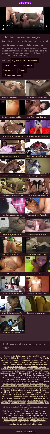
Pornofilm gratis (15, 375)
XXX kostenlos (15, 390)
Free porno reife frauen (17, 401)
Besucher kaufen (30, 432)
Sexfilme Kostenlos (18, 403)
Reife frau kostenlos (41, 369)
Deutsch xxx (24, 371)
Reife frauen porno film (25, 394)
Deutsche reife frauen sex (16, 367)
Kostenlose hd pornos (11, 362)
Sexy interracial (9, 70)
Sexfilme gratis (9, 356)
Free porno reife (29, 396)
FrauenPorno (25, 360)
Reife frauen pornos (25, 369)
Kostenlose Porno (31, 411)
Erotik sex (21, 358)
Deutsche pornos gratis (10, 371)
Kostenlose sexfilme (7, 373)
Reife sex (25, 2)
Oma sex (44, 371)
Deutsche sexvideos (9, 365)
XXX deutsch (12, 382)
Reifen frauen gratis (24, 356)
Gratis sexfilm (35, 379)
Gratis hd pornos (23, 384)
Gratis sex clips (15, 392)
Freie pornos (44, 360)
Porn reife (26, 390)
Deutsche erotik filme (35, 401)
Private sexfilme (23, 424)
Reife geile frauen (39, 362)
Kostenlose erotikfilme (35, 403)
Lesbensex (35, 360)
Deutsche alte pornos (20, 415)
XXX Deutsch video (16, 413)
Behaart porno (38, 375)
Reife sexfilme (36, 377)
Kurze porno (26, 392)
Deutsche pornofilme (37, 420)
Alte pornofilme (38, 392)
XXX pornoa (35, 371)
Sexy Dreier (27, 65)
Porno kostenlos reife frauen (19, 377)
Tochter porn (21, 373)
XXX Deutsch (7, 411)
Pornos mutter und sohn (26, 365)
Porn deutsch (38, 386)
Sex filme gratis (12, 360)
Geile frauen (27, 375)
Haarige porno (42, 396)
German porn (7, 399)
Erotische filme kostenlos (12, 422)
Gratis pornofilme (35, 399)
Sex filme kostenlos (14, 396)
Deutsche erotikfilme (8, 358)
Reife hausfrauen (10, 420)
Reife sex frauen (24, 382)
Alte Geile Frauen (39, 356)
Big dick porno (18, 60)
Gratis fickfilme (12, 388)
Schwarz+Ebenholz (11, 65)
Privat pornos (34, 415)
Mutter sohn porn (22, 379)
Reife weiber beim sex (36, 373)
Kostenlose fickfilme (40, 418)
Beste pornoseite (33, 358)
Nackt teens (32, 60)
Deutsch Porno (26, 362)
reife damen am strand (12, 75)
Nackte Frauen (32, 367)
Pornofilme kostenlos (9, 386)
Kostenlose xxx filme (38, 384)
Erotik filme (18, 411)
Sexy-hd (22, 70)
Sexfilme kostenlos (25, 386)
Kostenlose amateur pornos (29, 388)
